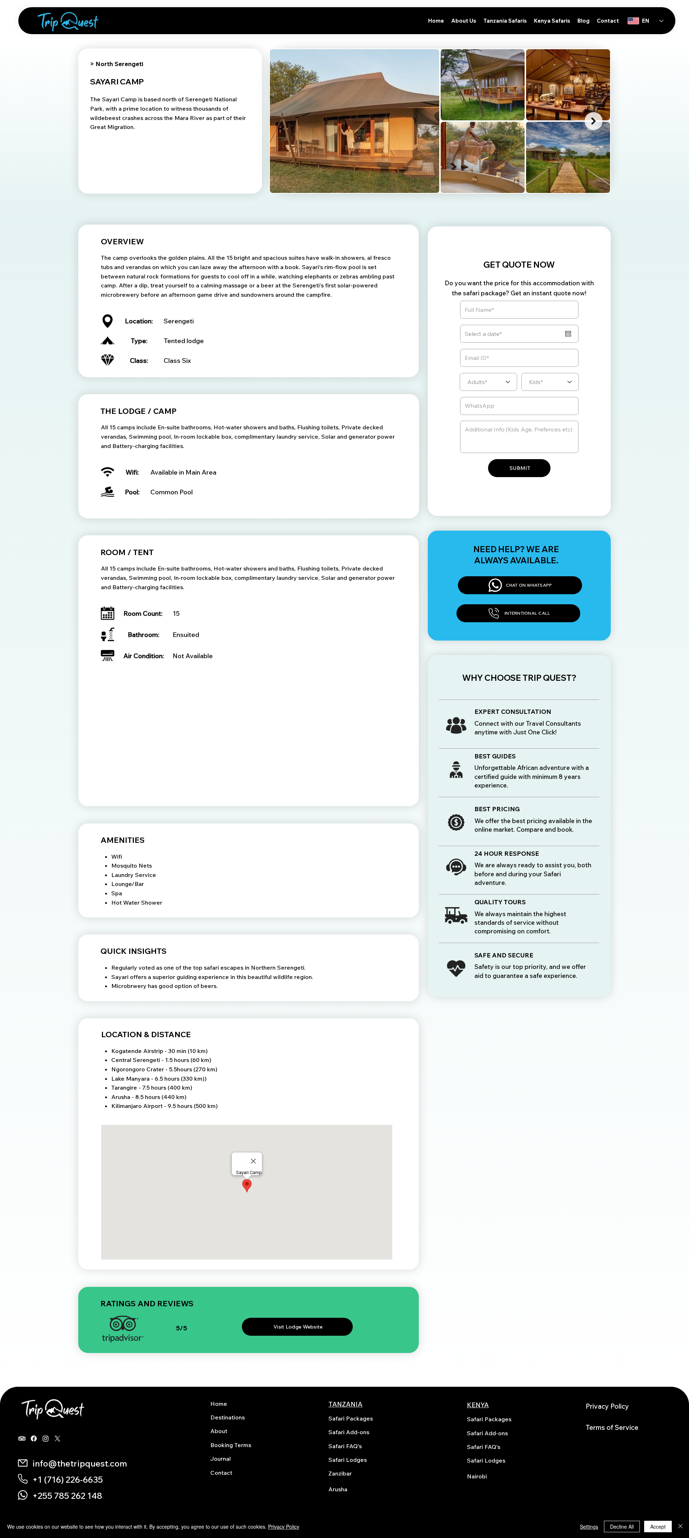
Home (218, 1403)
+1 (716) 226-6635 (67, 1479)
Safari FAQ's (345, 1446)
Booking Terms (230, 1445)
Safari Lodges (347, 1459)
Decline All (622, 1526)
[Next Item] (594, 121)
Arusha (337, 1489)
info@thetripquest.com (79, 1463)
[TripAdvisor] (22, 1438)
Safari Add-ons (348, 1432)
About (218, 1431)
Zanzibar (340, 1473)
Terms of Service (612, 1427)
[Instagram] (46, 1438)
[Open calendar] (568, 334)
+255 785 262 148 (67, 1495)
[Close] (680, 1526)
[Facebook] (34, 1438)
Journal (220, 1458)
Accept (658, 1526)
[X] (57, 1438)
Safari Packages (350, 1418)
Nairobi (477, 1476)
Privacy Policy (607, 1406)
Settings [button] (589, 1526)
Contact (221, 1472)
